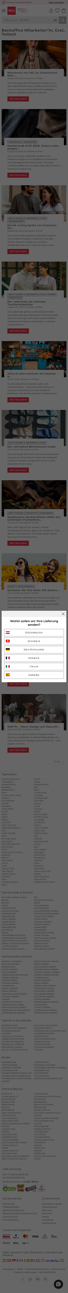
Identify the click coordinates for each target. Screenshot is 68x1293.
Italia (34, 666)
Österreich (34, 632)
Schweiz (34, 641)
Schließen (63, 614)
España (34, 675)
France (33, 658)
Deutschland (34, 649)
